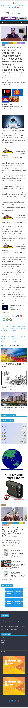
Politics (7, 524)
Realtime (9, 469)
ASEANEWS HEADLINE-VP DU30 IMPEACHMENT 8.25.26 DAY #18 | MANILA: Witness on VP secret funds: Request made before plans (18, 564)
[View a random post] (25, 22)
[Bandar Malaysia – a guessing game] (14, 393)
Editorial (3, 640)
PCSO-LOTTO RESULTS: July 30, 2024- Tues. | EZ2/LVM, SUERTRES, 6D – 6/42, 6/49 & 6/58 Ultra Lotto (13, 328)
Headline (3, 637)
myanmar (18, 77)
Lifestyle (19, 43)
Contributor (14, 536)
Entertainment (4, 647)
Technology (4, 651)
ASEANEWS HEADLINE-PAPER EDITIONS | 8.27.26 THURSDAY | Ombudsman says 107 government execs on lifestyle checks (18, 553)
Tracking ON (14, 469)
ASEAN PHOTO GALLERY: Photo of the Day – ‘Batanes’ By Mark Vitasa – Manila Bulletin (13, 364)
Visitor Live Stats (5, 448)
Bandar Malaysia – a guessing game (13, 407)
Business (3, 649)
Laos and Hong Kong (11, 77)
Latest (15, 43)
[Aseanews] (2, 22)
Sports (2, 642)
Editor (11, 72)
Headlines (16, 523)
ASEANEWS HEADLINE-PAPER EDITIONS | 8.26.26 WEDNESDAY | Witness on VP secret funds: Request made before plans (18, 575)
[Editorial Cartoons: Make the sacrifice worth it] (14, 372)
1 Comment (17, 72)
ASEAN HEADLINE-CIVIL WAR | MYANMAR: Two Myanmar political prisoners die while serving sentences (13, 339)
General (10, 43)
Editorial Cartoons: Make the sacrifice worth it (13, 386)
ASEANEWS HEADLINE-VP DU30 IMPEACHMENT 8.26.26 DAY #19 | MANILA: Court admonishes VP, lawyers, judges (13, 531)
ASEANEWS (5, 43)
